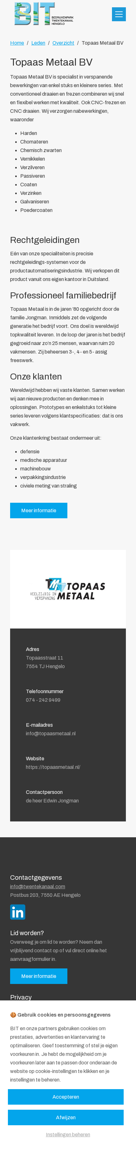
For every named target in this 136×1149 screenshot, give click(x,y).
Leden (38, 43)
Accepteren (66, 1097)
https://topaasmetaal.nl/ (53, 767)
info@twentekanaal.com (37, 886)
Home (17, 43)
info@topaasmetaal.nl (51, 733)
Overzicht (63, 43)
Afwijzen (66, 1117)
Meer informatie (38, 510)
